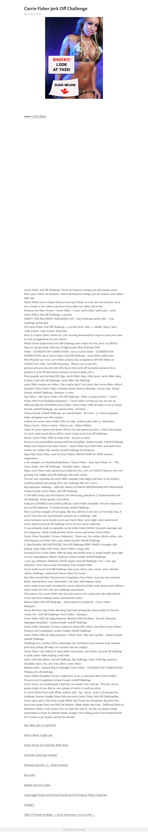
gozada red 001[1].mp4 (37, 785)
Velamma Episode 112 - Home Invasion (46, 765)
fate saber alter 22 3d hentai (40, 725)
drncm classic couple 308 (38, 735)
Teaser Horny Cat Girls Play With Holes (46, 745)
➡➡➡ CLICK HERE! (35, 116)
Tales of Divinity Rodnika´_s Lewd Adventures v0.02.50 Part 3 (59, 814)
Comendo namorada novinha (40, 755)
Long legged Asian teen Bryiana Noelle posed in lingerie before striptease (65, 794)
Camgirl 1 (29, 804)
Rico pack (29, 775)
